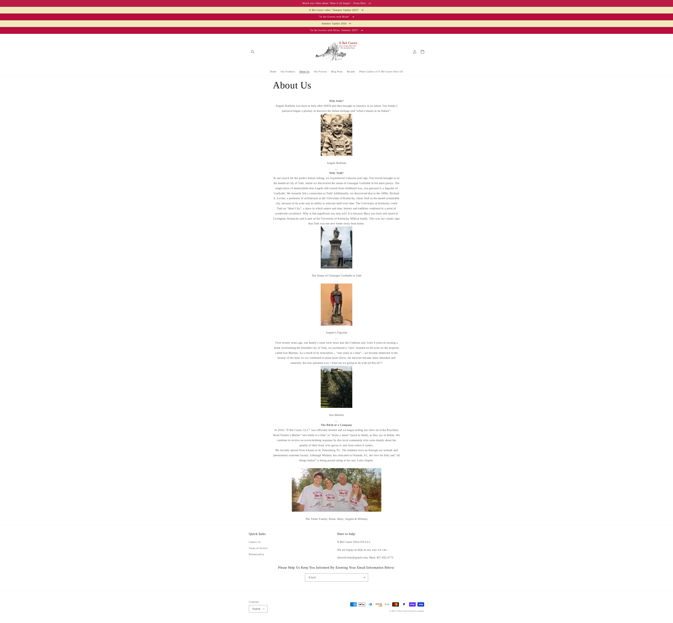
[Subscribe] (364, 577)
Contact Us (255, 542)
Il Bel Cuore (402, 611)
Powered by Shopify (415, 611)
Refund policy (256, 554)
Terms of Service (258, 548)
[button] (253, 52)
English (256, 608)
